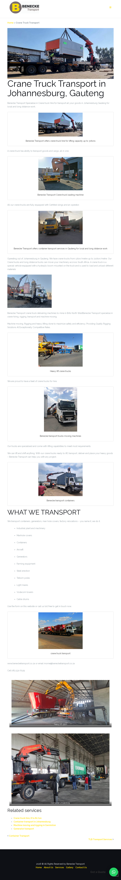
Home (10, 23)
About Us (48, 867)
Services (59, 867)
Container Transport (19, 836)
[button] (113, 872)
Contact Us (81, 867)
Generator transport (24, 829)
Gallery (69, 867)
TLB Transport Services (100, 839)
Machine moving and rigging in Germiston (35, 825)
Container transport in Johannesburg (32, 821)
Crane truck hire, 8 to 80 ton (27, 818)
